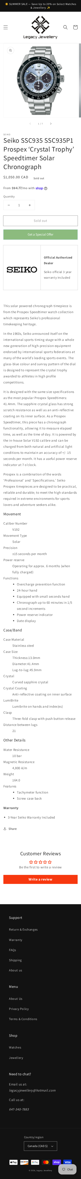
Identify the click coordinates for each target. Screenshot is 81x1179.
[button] (6, 27)
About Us (15, 999)
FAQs (12, 950)
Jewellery (16, 1058)
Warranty (15, 940)
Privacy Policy (19, 1009)
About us (15, 970)
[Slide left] (30, 124)
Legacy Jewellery (44, 1170)
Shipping (15, 960)
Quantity (9, 196)
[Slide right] (51, 124)
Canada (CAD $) (38, 1146)
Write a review (40, 879)
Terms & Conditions (23, 1019)
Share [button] (13, 829)
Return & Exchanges (23, 929)
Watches (15, 1047)
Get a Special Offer (40, 236)
